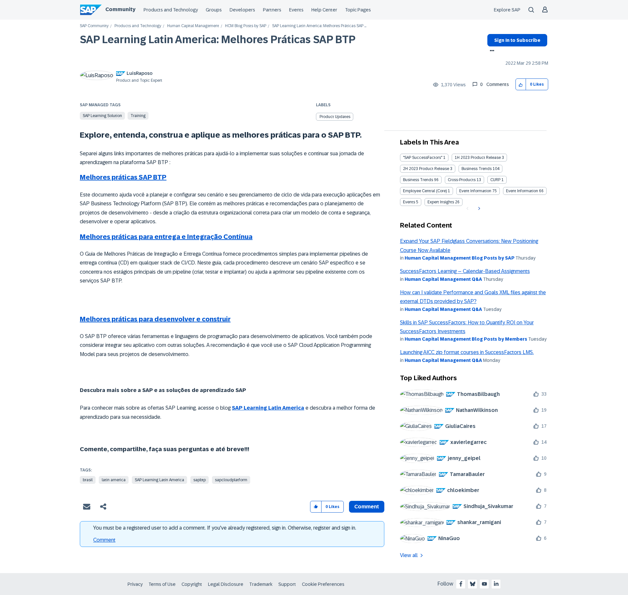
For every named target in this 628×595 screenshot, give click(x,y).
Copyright (192, 584)
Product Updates (335, 116)
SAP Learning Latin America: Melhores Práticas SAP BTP (218, 39)
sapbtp (199, 480)
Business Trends (477, 168)
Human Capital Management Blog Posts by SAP (460, 258)
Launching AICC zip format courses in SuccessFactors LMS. (467, 352)
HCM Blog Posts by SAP (245, 26)
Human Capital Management (193, 26)
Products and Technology (171, 9)
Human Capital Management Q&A (443, 279)
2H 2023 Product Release (426, 168)
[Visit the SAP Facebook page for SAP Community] (460, 583)
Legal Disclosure (225, 584)
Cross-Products (462, 180)
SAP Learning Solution (102, 115)
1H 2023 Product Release (478, 157)
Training (138, 115)
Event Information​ (522, 191)
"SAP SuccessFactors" (422, 157)
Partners (272, 9)
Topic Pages (358, 9)
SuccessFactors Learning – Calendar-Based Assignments (465, 271)
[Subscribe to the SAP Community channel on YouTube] (484, 583)
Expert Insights (440, 202)
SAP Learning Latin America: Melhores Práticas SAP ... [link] (319, 26)
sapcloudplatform (231, 480)
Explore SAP (507, 9)
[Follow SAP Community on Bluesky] (472, 583)
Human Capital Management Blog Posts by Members (466, 339)
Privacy (135, 584)
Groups (214, 9)
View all (409, 555)
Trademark (260, 584)
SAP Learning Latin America (268, 408)
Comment (104, 540)
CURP (495, 180)
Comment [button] (366, 506)
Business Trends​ (418, 180)
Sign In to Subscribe (517, 40)
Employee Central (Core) (425, 191)
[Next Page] (478, 208)
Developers (242, 9)
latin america (114, 480)
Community (120, 9)
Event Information (475, 191)
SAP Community (94, 26)
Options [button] (490, 51)
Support (287, 584)
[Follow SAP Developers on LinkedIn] (496, 583)
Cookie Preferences (323, 584)
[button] (521, 84)
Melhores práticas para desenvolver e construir (155, 319)
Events (296, 9)
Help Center (324, 9)
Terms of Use (162, 584)
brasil (88, 480)
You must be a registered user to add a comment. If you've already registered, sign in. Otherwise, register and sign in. (224, 528)
